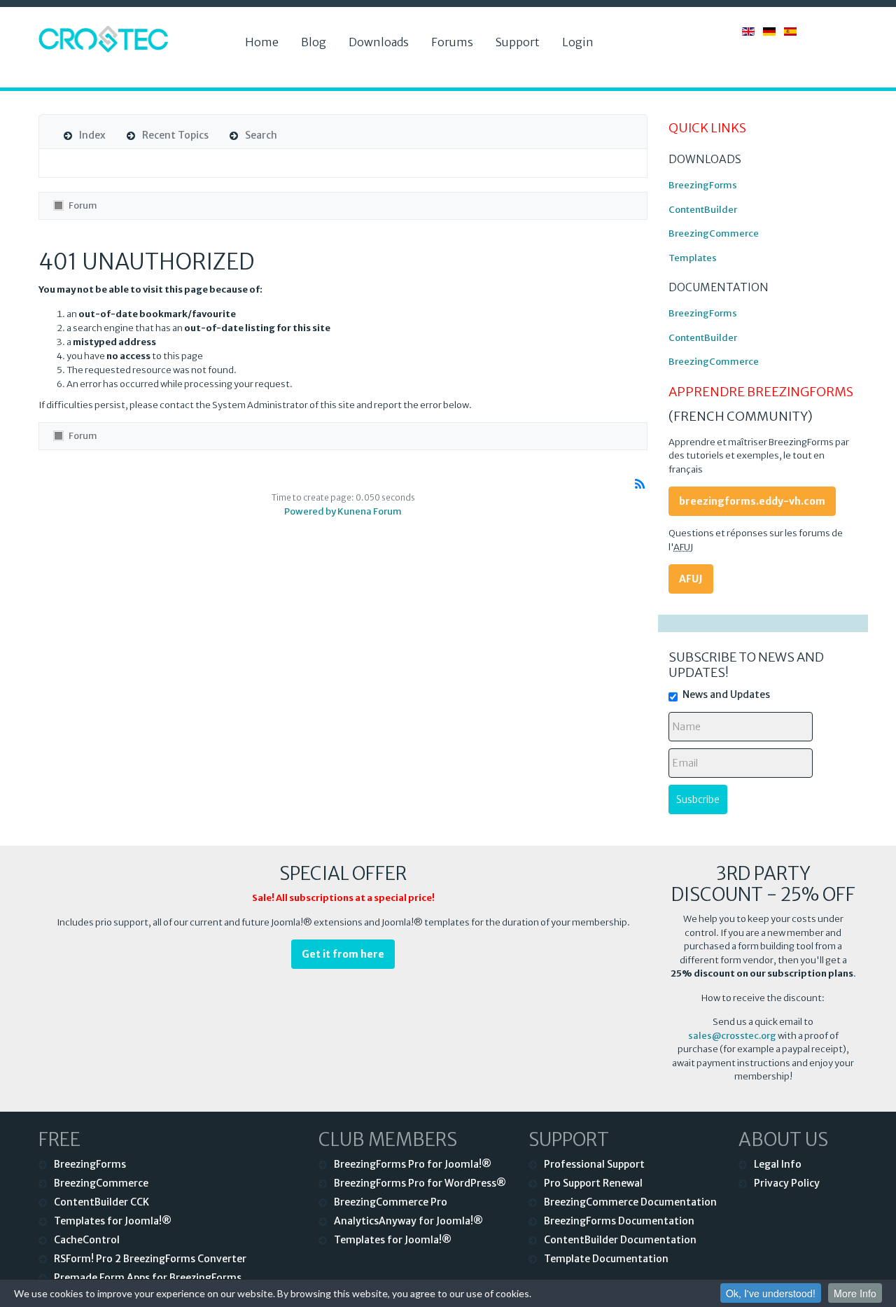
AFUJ (691, 579)
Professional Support (594, 1164)
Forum (83, 205)
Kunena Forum (369, 511)
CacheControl (87, 1239)
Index (92, 135)
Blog (313, 42)
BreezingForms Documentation (619, 1221)
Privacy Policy (787, 1183)
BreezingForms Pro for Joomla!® (412, 1164)
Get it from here (343, 954)
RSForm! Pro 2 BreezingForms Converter (150, 1258)
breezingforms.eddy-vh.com (752, 501)
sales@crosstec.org (732, 1036)
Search (261, 135)
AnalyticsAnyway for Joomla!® (408, 1221)
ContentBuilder (702, 210)
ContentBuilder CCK (101, 1202)
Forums (452, 42)
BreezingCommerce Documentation (630, 1202)
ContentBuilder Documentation (620, 1239)
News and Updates (726, 694)
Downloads (379, 42)
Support (518, 42)
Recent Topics (175, 135)
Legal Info (778, 1164)
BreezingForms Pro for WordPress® (420, 1183)
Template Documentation (606, 1258)
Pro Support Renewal (593, 1183)
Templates (692, 258)
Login (578, 42)
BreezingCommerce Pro (390, 1202)
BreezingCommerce (713, 233)
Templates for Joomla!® (113, 1221)
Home (262, 42)
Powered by (310, 511)
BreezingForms (702, 185)
